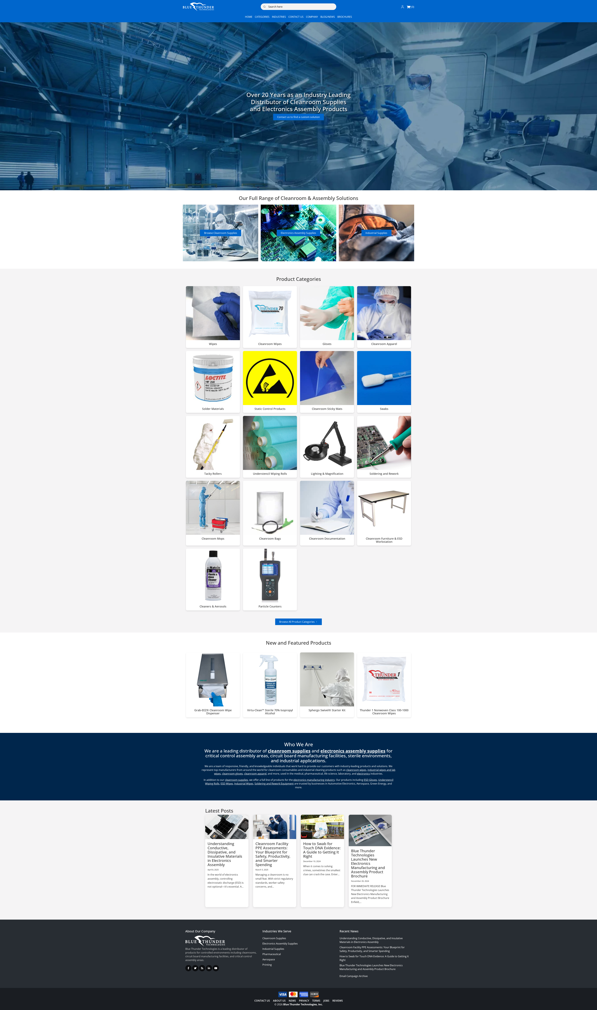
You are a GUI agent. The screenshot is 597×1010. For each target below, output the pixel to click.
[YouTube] (216, 968)
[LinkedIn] (209, 968)
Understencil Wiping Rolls (270, 473)
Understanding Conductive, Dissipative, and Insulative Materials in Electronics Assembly (225, 854)
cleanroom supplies (236, 780)
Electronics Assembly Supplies (298, 233)
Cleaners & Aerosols (213, 606)
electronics (363, 773)
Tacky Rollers (213, 473)
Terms (316, 1000)
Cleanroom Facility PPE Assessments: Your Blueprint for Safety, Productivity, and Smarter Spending (272, 854)
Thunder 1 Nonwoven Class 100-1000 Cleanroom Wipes (384, 712)
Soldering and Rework (384, 473)
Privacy (304, 1000)
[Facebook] (188, 968)
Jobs (326, 1000)
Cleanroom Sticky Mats (327, 408)
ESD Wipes (227, 783)
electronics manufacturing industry (314, 780)
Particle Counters (270, 606)
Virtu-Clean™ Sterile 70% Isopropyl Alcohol (270, 712)
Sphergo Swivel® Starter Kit (327, 710)
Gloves (327, 344)
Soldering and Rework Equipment (274, 783)
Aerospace (268, 959)
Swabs (384, 408)
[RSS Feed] (202, 968)
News (292, 1000)
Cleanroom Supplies (274, 938)
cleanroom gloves (232, 773)
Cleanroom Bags (270, 538)
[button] (402, 6)
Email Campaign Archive (354, 976)
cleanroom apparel (255, 773)
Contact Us (262, 1000)
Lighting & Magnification (327, 473)
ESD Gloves (370, 780)
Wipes (213, 344)
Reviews (337, 1000)
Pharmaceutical (271, 954)
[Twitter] (195, 968)
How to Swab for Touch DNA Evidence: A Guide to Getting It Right (322, 850)
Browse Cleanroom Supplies (220, 233)
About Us (279, 1000)
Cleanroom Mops (213, 538)
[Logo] (198, 6)
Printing (267, 964)
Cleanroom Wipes (270, 344)
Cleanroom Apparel (384, 344)
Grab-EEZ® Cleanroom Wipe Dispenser (213, 712)
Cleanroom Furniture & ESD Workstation (384, 540)
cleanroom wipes (356, 770)
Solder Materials (213, 408)
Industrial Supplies (376, 233)
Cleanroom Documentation (327, 538)
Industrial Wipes (243, 783)
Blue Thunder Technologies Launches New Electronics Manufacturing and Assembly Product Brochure (368, 863)
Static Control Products (270, 408)
